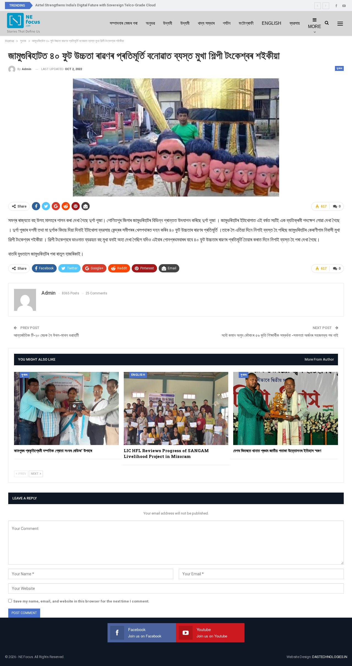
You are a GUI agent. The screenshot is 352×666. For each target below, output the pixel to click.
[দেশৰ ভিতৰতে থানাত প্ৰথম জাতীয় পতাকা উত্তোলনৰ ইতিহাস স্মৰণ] (285, 408)
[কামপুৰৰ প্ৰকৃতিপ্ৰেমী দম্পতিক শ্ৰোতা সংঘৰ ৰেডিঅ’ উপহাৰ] (66, 408)
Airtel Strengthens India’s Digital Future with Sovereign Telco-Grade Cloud (95, 5)
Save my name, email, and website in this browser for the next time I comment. (81, 601)
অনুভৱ (150, 23)
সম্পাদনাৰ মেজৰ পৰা (124, 23)
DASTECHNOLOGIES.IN (329, 657)
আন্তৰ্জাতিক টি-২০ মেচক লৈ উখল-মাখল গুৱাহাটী (46, 335)
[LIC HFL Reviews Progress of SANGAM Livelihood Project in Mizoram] (176, 408)
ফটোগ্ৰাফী (246, 23)
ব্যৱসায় (295, 23)
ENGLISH (271, 23)
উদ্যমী (167, 23)
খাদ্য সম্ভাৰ (206, 23)
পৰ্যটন (226, 23)
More (314, 26)
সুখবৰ (339, 68)
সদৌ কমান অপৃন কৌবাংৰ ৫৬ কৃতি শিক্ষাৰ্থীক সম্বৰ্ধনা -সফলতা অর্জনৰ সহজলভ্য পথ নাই (280, 335)
